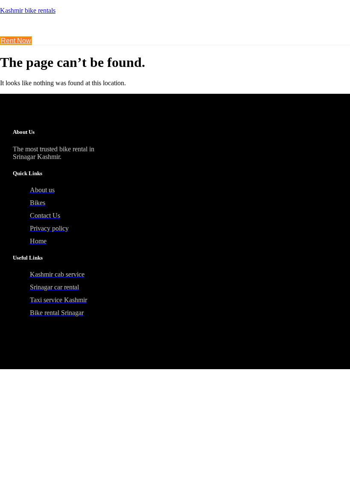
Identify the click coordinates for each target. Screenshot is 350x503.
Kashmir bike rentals (27, 10)
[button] (117, 29)
